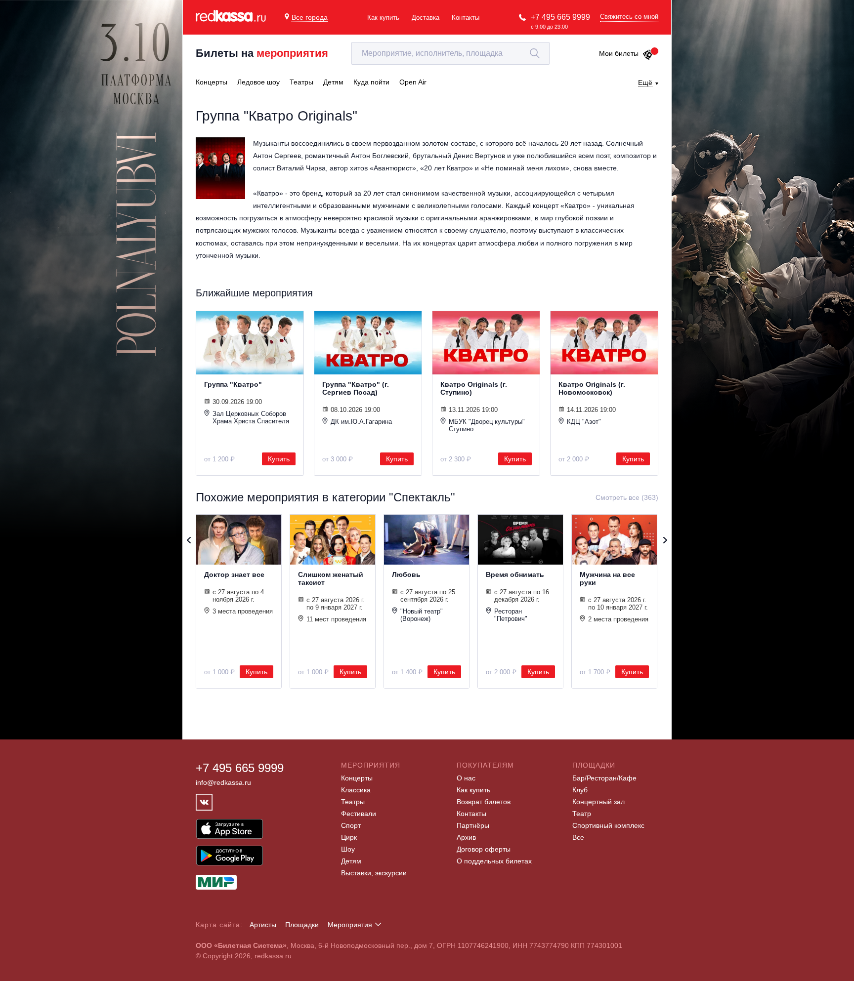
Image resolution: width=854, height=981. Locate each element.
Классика (356, 790)
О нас (466, 778)
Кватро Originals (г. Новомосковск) (591, 388)
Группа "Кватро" (233, 384)
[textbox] (450, 53)
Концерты (357, 778)
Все (578, 837)
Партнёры (473, 825)
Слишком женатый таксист (330, 578)
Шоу (348, 849)
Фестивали (358, 814)
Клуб (580, 790)
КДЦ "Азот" (584, 421)
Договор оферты (484, 849)
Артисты (263, 925)
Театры (353, 802)
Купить (279, 459)
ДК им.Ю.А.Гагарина (361, 421)
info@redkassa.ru (223, 782)
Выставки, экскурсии (374, 873)
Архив (466, 837)
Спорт (351, 825)
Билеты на (262, 53)
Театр (581, 814)
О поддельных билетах (494, 861)
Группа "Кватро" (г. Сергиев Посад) (355, 388)
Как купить (383, 17)
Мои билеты (619, 53)
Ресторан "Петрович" (510, 615)
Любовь (406, 574)
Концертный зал (598, 802)
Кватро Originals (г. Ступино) (473, 388)
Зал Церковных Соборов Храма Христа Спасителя (251, 417)
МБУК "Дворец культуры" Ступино (487, 425)
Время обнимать (515, 574)
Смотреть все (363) (627, 497)
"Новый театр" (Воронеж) (421, 615)
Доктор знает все (234, 574)
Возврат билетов (484, 802)
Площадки (302, 925)
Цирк (349, 837)
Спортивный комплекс (608, 825)
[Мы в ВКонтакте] (204, 802)
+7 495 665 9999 (560, 17)
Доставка (425, 17)
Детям (351, 861)
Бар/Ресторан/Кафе (604, 778)
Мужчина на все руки (607, 578)
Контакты (465, 17)
